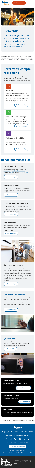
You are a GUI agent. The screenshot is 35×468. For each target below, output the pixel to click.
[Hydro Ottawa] (5, 3)
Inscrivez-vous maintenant (18, 446)
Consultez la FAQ (11, 348)
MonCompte (7, 170)
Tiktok (29, 439)
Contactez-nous (26, 401)
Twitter (24, 439)
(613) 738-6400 (13, 412)
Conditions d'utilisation (14, 452)
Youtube (20, 439)
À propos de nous (10, 435)
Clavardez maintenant (24, 388)
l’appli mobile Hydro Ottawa (18, 170)
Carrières (26, 435)
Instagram (10, 439)
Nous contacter (19, 435)
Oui (29, 420)
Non (33, 420)
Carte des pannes (20, 2)
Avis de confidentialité (26, 452)
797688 (11, 172)
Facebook (6, 439)
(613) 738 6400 (4, 432)
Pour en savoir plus (22, 104)
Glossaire (5, 452)
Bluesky (15, 439)
